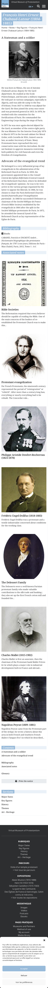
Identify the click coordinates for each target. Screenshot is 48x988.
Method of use (24, 929)
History (4, 804)
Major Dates (7, 796)
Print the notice (25, 781)
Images (24, 907)
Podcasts (24, 913)
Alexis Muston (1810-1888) (24, 880)
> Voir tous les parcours (24, 870)
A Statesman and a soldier (13, 751)
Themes (5, 808)
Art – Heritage (24, 857)
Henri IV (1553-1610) (24, 883)
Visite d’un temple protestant (24, 867)
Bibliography (7, 762)
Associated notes (9, 766)
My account (24, 932)
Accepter (24, 968)
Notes (12, 27)
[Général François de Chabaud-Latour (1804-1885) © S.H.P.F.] (24, 59)
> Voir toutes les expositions (24, 897)
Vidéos (24, 910)
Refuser (24, 975)
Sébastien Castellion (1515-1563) (24, 885)
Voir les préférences (24, 982)
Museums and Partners (24, 926)
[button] (44, 940)
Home (4, 27)
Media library (24, 935)
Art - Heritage (8, 812)
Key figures (22, 27)
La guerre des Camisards (24, 888)
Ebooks (24, 916)
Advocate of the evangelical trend (17, 755)
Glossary (5, 773)
